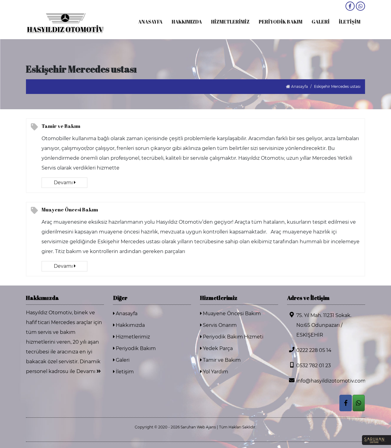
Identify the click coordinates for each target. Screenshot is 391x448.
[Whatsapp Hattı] (359, 403)
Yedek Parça (217, 348)
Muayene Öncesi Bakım (70, 209)
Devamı (64, 182)
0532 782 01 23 (313, 365)
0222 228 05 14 (313, 350)
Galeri (122, 360)
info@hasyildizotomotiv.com (330, 381)
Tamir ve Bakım (61, 126)
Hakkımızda (130, 325)
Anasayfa (299, 86)
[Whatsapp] (360, 6)
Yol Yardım (215, 372)
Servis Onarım (219, 325)
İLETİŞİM (349, 21)
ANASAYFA (150, 21)
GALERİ (321, 21)
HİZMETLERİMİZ (230, 21)
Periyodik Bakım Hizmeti (232, 337)
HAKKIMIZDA (187, 21)
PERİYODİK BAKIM (280, 21)
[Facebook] (350, 6)
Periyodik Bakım (135, 348)
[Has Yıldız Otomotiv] (65, 22)
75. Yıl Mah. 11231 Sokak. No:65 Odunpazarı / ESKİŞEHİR (323, 325)
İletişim (124, 372)
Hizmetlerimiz (132, 337)
